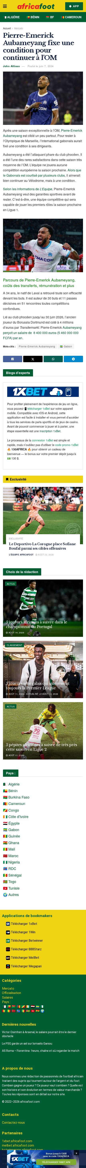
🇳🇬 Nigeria (11, 862)
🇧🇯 (9, 1006)
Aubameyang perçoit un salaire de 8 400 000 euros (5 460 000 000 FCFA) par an (42, 332)
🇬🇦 (38, 1006)
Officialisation (11, 993)
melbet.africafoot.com (18, 1145)
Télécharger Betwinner (26, 940)
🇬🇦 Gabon (66, 346)
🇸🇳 (23, 1011)
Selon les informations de (27, 189)
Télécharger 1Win (22, 932)
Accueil (7, 28)
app (75, 6)
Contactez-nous (13, 1123)
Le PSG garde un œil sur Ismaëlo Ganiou (27, 1043)
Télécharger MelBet (24, 958)
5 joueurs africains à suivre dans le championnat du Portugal (36, 624)
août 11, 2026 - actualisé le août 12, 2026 (33, 694)
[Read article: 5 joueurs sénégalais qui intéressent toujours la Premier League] (43, 669)
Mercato (18, 28)
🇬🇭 (38, 1011)
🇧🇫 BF (50, 17)
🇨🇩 (18, 1011)
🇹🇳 (33, 1011)
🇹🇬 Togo (9, 881)
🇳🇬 (42, 1006)
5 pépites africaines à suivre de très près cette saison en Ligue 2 (41, 747)
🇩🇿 (4, 1006)
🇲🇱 (9, 1011)
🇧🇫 (14, 1006)
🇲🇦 (14, 1011)
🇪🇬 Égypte (11, 823)
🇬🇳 (4, 1011)
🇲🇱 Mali (9, 848)
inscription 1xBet (50, 431)
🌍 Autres (11, 894)
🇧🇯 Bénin (32, 17)
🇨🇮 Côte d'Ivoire (15, 816)
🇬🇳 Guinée (11, 835)
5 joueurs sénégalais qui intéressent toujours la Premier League (37, 685)
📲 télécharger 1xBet (37, 409)
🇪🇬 (33, 1006)
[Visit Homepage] (36, 6)
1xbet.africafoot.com (17, 1141)
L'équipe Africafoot (21, 554)
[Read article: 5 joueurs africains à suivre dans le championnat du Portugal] (43, 608)
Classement (14, 645)
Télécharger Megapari (26, 966)
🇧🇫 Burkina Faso (16, 797)
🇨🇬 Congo (11, 810)
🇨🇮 (28, 1006)
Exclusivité (16, 538)
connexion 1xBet (42, 440)
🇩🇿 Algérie (11, 17)
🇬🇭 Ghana (11, 842)
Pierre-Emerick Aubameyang (37, 346)
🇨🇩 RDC (9, 868)
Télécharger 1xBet (23, 924)
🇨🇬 (23, 1006)
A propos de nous (17, 1068)
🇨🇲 (18, 1006)
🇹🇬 (28, 1011)
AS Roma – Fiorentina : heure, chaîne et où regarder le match (40, 1050)
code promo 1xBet (66, 445)
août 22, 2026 (45, 554)
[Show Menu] (5, 6)
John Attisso (11, 66)
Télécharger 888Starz (26, 949)
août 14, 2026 (16, 632)
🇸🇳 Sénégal (12, 875)
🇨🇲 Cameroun (71, 17)
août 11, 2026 (16, 755)
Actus (11, 583)
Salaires (7, 997)
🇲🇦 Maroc (10, 855)
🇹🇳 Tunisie (11, 888)
